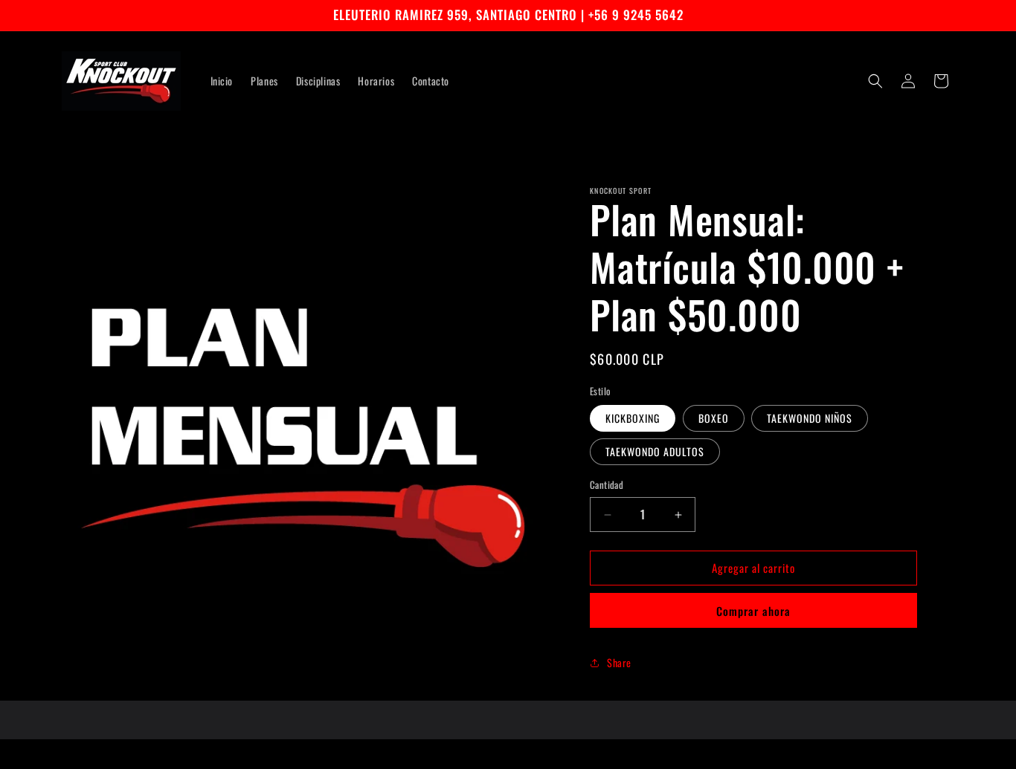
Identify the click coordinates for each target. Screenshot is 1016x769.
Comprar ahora (753, 611)
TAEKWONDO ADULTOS (654, 452)
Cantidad (606, 485)
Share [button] (619, 662)
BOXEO (713, 418)
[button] (875, 81)
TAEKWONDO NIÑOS (809, 418)
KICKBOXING (632, 418)
